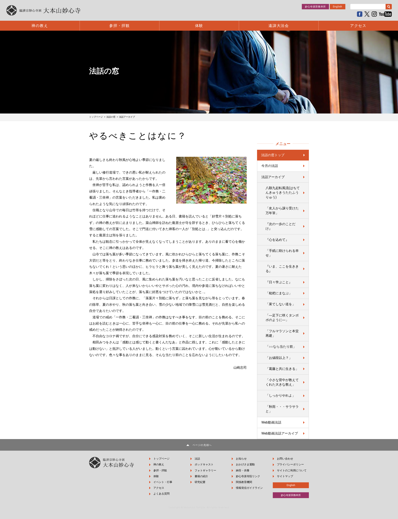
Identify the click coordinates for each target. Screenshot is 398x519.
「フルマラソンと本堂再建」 (282, 333)
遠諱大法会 (278, 26)
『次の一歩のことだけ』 (280, 226)
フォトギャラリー (205, 470)
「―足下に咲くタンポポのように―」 (282, 317)
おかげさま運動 (245, 464)
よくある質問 (161, 493)
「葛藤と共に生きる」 (282, 369)
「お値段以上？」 (279, 358)
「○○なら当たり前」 (281, 347)
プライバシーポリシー (290, 464)
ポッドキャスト (204, 464)
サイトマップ (285, 476)
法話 (197, 458)
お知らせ (241, 458)
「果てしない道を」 (280, 304)
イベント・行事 (162, 482)
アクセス (358, 26)
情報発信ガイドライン (249, 487)
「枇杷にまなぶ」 (279, 293)
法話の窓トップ (272, 155)
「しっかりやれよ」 (280, 395)
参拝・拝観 (119, 26)
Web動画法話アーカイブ (279, 433)
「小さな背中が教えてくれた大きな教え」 (282, 382)
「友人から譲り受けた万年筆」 (282, 210)
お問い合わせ (285, 458)
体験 (199, 26)
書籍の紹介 (201, 476)
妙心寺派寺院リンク (248, 476)
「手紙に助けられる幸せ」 (282, 253)
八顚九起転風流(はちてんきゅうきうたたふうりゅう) (283, 192)
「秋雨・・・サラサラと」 (282, 409)
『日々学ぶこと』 (279, 282)
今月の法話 (269, 166)
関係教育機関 (244, 482)
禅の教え (40, 26)
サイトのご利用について (292, 470)
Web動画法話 (271, 422)
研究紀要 (200, 482)
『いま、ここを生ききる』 (282, 268)
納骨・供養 (242, 470)
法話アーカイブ (273, 177)
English (337, 6)
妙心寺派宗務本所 (315, 6)
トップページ (161, 458)
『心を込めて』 (277, 240)
